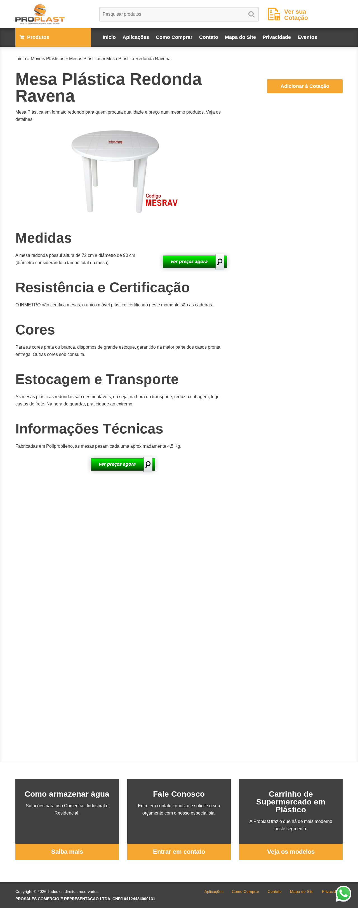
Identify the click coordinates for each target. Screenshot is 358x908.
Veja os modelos (291, 851)
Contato (208, 37)
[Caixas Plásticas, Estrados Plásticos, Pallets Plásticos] (53, 14)
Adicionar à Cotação (305, 86)
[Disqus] (123, 549)
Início (109, 37)
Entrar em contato (179, 851)
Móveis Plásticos (47, 58)
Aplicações (136, 37)
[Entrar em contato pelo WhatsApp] (343, 893)
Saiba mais (67, 851)
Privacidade (277, 37)
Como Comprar (174, 37)
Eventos (307, 37)
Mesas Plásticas (85, 58)
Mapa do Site (240, 37)
